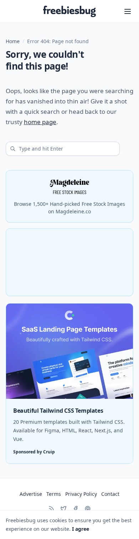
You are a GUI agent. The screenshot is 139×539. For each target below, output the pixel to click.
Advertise (31, 493)
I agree (80, 528)
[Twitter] (63, 509)
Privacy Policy (81, 493)
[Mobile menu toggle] (127, 11)
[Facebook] (76, 509)
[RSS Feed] (51, 509)
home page (40, 122)
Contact (110, 493)
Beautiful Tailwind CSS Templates (58, 411)
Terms (53, 493)
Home (13, 41)
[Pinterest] (88, 509)
